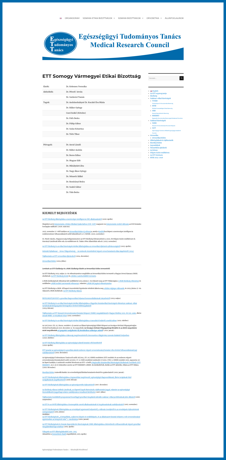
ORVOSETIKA (153, 18)
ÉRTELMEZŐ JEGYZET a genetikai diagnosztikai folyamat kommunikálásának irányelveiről (76, 298)
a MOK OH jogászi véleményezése (99, 283)
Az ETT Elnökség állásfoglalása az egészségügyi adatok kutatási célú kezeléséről (72, 343)
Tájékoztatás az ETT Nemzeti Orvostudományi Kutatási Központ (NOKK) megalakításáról (75, 313)
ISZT (166, 130)
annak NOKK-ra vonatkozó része (54, 316)
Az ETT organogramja (158, 93)
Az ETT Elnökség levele (59, 276)
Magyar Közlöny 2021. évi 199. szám (122, 313)
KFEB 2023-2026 (156, 158)
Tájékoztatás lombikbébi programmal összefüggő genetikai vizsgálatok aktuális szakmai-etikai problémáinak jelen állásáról (88, 397)
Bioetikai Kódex (48, 372)
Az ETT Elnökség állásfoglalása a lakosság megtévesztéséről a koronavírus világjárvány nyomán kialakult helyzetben (85, 335)
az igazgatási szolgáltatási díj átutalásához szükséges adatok (80, 330)
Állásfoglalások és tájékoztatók (161, 140)
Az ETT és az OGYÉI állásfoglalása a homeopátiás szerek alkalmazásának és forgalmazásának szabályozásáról (83, 404)
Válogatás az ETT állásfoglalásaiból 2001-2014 (59, 432)
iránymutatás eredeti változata (117, 224)
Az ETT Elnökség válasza (72, 291)
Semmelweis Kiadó (59, 434)
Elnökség (153, 96)
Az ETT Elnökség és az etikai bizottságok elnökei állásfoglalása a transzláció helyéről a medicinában (79, 321)
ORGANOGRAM (72, 18)
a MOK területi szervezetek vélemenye (65, 283)
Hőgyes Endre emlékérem (160, 153)
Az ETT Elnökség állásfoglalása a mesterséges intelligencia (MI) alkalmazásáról (72, 219)
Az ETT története (156, 155)
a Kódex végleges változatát (114, 288)
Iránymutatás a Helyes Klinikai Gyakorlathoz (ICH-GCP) (75, 224)
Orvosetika (154, 135)
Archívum (154, 150)
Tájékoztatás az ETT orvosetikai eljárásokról (58, 256)
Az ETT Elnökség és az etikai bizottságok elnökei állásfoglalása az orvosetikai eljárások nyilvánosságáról (81, 246)
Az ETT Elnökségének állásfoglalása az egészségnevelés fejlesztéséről (68, 385)
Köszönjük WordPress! (79, 450)
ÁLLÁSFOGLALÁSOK (174, 18)
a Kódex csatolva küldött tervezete (83, 276)
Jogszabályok (155, 145)
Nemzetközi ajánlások (158, 148)
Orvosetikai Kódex (76, 232)
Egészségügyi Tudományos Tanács (55, 450)
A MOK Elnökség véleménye (128, 281)
